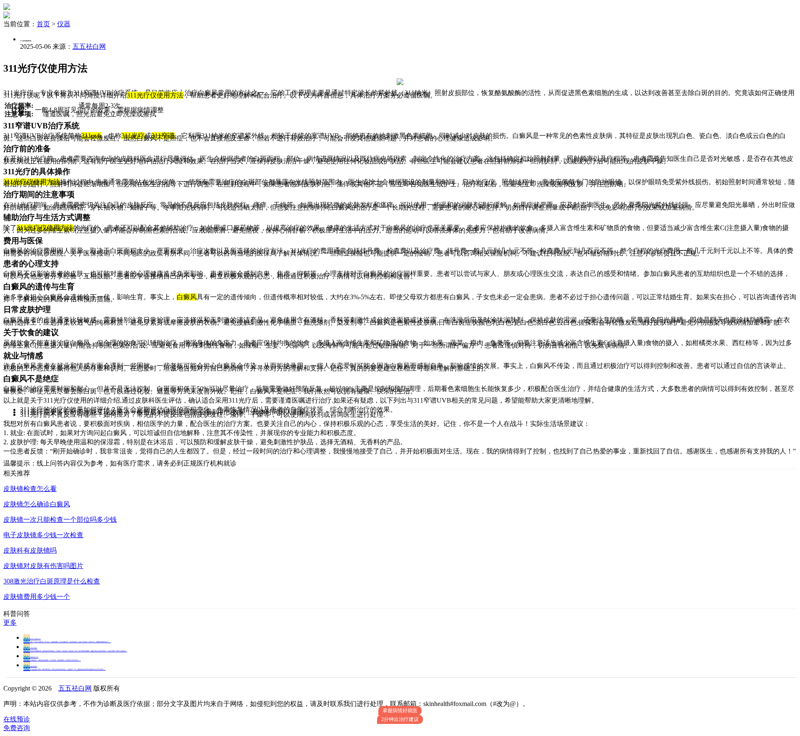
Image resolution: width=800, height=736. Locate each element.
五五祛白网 (89, 46)
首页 (43, 24)
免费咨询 (16, 727)
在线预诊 (16, 719)
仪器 (63, 24)
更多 (10, 622)
